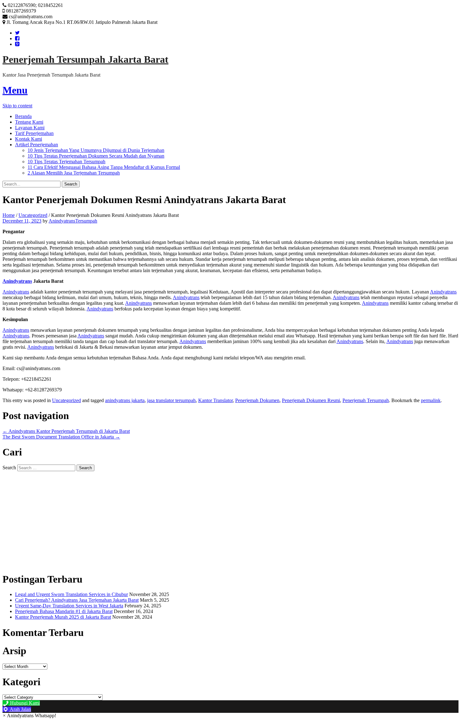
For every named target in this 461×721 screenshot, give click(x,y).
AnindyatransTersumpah (73, 220)
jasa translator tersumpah (171, 400)
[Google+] (17, 44)
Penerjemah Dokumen (257, 400)
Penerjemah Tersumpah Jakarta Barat (85, 59)
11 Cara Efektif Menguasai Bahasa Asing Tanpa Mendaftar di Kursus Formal (104, 167)
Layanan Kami (30, 127)
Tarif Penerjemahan (34, 133)
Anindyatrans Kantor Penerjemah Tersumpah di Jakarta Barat (66, 431)
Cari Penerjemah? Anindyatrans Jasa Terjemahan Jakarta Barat (77, 600)
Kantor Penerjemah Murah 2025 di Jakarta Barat (63, 617)
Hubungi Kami (24, 703)
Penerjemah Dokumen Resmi (311, 400)
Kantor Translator (215, 400)
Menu (15, 90)
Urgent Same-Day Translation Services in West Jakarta (69, 605)
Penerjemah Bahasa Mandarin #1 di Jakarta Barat (64, 611)
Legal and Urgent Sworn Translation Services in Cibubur (71, 594)
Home (9, 215)
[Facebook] (17, 38)
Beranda (23, 116)
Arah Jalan (20, 709)
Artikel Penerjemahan (36, 144)
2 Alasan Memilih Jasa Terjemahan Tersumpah (74, 172)
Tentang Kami (29, 122)
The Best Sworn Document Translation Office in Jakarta (61, 436)
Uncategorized (33, 215)
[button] (29, 715)
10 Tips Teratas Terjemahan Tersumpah (66, 161)
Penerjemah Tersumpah (365, 400)
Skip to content (17, 105)
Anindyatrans (16, 291)
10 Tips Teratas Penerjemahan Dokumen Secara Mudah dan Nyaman (96, 156)
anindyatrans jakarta (125, 400)
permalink (431, 400)
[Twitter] (17, 32)
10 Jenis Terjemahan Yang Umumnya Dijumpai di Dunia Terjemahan (96, 150)
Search (9, 467)
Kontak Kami (28, 139)
